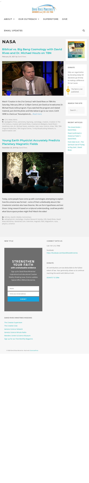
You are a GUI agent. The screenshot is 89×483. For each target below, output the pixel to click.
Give (64, 19)
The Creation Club (10, 326)
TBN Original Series (24, 128)
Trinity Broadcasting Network (43, 128)
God (36, 126)
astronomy (22, 122)
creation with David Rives (21, 124)
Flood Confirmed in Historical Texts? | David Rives (75, 136)
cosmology (37, 122)
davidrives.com (7, 126)
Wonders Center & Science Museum (17, 336)
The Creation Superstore (13, 322)
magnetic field (39, 221)
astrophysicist (9, 219)
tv (55, 128)
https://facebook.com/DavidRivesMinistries (62, 253)
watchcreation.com (9, 131)
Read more (37, 114)
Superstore (50, 19)
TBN (56, 126)
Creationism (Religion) (39, 124)
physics (5, 224)
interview (29, 221)
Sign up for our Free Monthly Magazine (18, 339)
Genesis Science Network (13, 329)
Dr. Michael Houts (20, 126)
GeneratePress (34, 350)
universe (11, 224)
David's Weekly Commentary (21, 217)
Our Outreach (27, 19)
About (8, 19)
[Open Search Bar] (84, 30)
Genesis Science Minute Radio (15, 332)
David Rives (51, 219)
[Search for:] (76, 110)
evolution (31, 126)
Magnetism (49, 221)
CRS (45, 219)
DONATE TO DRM (53, 278)
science (46, 126)
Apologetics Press (10, 122)
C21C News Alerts (10, 120)
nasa (41, 126)
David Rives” (52, 124)
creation (45, 122)
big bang (30, 122)
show (52, 126)
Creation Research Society (33, 219)
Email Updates (13, 30)
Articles (7, 217)
